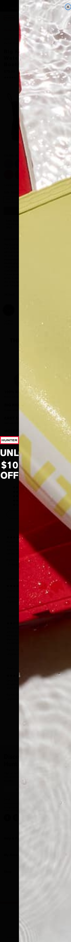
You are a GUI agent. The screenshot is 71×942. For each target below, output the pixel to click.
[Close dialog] (68, 7)
